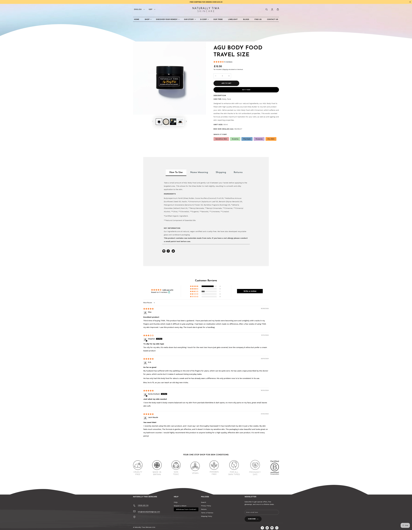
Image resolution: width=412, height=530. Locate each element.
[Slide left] (152, 121)
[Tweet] (173, 252)
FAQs (176, 502)
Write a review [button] (250, 291)
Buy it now (246, 89)
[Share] (168, 252)
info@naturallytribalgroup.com (149, 511)
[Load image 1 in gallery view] (159, 121)
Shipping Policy (206, 516)
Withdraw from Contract (186, 509)
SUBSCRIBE (252, 519)
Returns (204, 509)
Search (203, 502)
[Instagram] (164, 252)
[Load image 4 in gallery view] (180, 121)
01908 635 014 (143, 505)
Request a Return (180, 506)
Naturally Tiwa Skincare (143, 527)
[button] (266, 9)
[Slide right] (186, 121)
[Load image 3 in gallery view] (173, 121)
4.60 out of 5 (167, 290)
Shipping (225, 69)
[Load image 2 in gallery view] (166, 121)
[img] (148, 309)
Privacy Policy (206, 506)
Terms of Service (207, 513)
